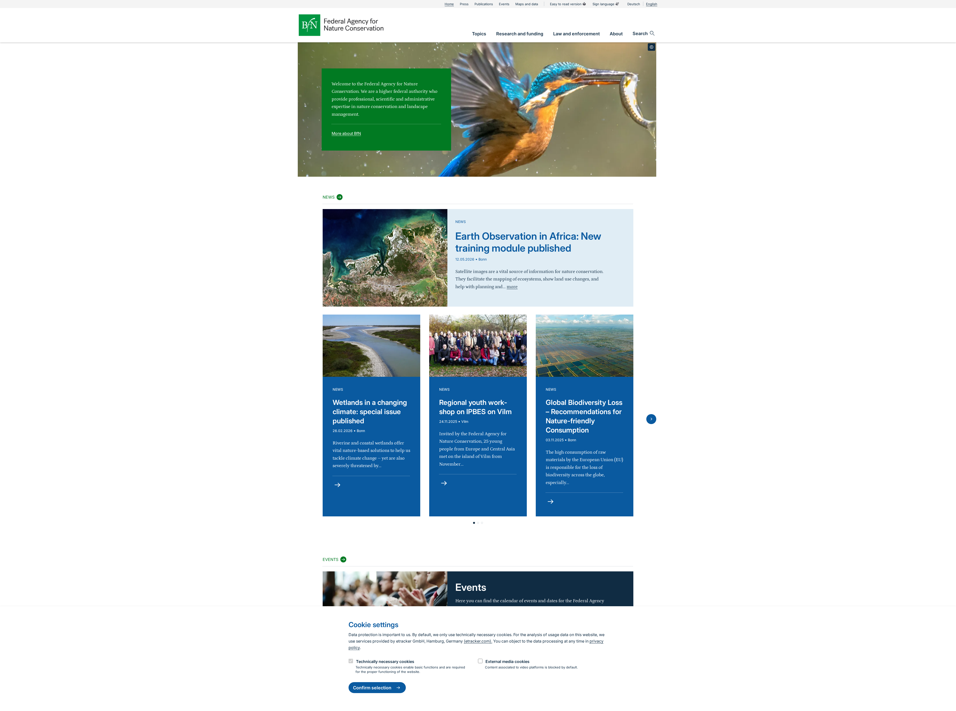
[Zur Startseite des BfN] (341, 25)
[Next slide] (651, 419)
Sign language (603, 4)
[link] (479, 33)
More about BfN (346, 133)
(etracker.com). (478, 641)
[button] (474, 523)
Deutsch (633, 4)
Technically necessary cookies (385, 661)
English (651, 4)
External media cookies (507, 661)
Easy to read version (566, 4)
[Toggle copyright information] (651, 47)
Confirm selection (372, 687)
